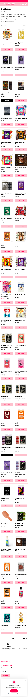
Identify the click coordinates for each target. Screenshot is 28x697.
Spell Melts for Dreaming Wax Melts (20, 473)
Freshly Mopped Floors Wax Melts (20, 42)
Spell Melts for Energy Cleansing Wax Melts (6, 346)
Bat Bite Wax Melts (19, 218)
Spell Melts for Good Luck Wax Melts (20, 524)
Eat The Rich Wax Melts (20, 294)
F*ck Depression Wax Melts (6, 270)
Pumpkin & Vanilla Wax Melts (6, 600)
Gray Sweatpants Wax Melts (6, 193)
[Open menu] (2, 4)
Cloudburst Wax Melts (6, 118)
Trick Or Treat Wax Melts (19, 499)
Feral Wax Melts (5, 498)
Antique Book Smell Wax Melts (19, 93)
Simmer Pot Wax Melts (6, 42)
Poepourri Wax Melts (20, 67)
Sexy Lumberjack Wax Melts (20, 168)
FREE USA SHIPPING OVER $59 (14, 1)
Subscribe (5, 675)
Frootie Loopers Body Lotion (20, 600)
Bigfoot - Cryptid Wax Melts (6, 93)
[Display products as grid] (24, 25)
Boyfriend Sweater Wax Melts (21, 575)
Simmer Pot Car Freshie (20, 625)
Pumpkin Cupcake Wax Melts (20, 422)
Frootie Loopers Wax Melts (6, 168)
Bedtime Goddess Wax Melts (20, 270)
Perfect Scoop (4, 523)
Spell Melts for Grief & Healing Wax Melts (6, 448)
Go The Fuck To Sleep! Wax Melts (6, 473)
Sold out (7, 100)
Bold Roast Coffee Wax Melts (6, 219)
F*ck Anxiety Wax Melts (21, 244)
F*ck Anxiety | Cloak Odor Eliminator (6, 550)
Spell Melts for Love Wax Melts (20, 448)
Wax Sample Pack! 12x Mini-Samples (6, 295)
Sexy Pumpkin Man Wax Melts (7, 244)
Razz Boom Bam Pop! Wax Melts (6, 321)
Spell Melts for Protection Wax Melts (20, 397)
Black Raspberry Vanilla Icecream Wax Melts (21, 193)
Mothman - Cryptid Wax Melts (7, 68)
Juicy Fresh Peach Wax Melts (20, 346)
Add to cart (7, 49)
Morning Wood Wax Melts (20, 550)
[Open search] (20, 4)
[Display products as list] (26, 25)
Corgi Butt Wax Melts (20, 320)
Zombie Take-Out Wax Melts (6, 372)
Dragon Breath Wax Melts (20, 143)
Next (24, 638)
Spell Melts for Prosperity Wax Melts (6, 397)
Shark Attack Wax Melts (21, 118)
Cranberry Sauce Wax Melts (6, 422)
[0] (25, 4)
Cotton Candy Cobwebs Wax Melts (21, 372)
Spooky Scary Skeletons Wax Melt (6, 626)
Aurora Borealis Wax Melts (6, 143)
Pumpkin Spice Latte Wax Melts (6, 575)
